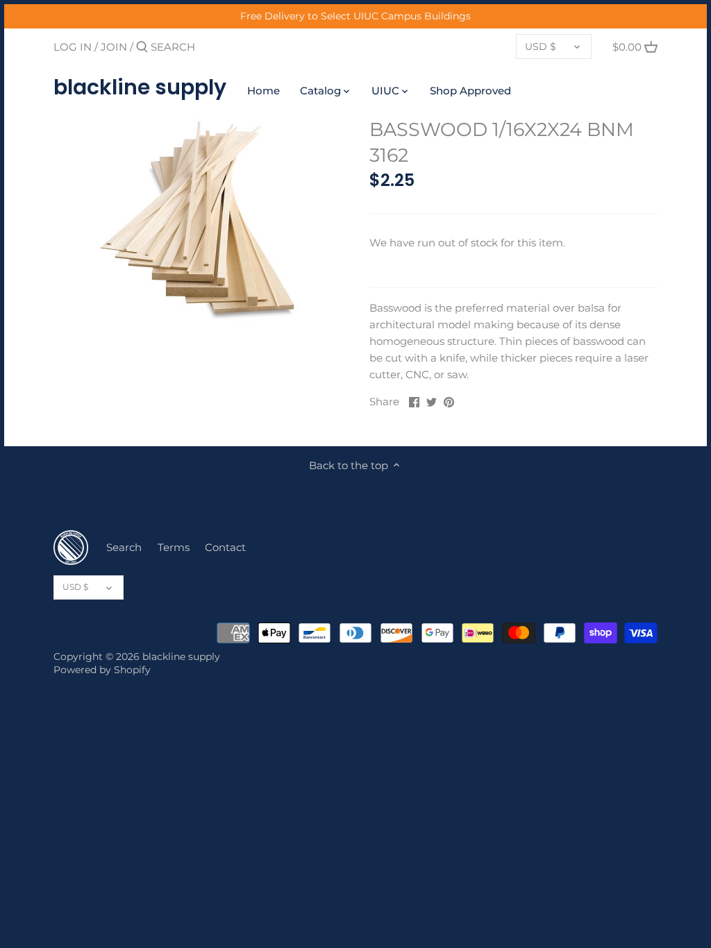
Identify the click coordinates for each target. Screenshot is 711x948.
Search (124, 547)
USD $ (540, 46)
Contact (225, 547)
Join (114, 46)
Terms (174, 547)
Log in (72, 46)
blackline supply (139, 87)
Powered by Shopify (102, 669)
